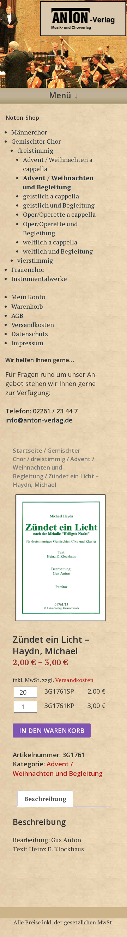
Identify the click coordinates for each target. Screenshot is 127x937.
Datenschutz (29, 333)
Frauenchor (27, 269)
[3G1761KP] (60, 557)
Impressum (27, 343)
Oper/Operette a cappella (59, 214)
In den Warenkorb (51, 730)
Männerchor (29, 132)
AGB (17, 315)
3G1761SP (59, 691)
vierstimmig (35, 260)
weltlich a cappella (50, 242)
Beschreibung (45, 798)
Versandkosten (32, 324)
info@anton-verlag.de (39, 420)
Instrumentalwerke (39, 278)
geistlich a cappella (51, 196)
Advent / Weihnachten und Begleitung (53, 467)
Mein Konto (28, 297)
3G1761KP (59, 705)
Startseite (27, 450)
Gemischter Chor (36, 141)
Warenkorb (27, 306)
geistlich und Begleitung (59, 205)
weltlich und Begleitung (58, 251)
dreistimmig (35, 150)
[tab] (45, 799)
